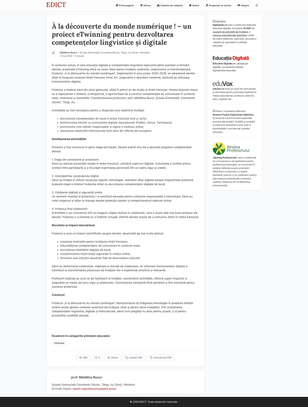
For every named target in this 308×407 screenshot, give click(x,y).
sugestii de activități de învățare (230, 31)
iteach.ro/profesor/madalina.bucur (94, 388)
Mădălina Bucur (68, 52)
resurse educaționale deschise (230, 35)
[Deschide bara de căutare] (257, 5)
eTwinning (59, 343)
